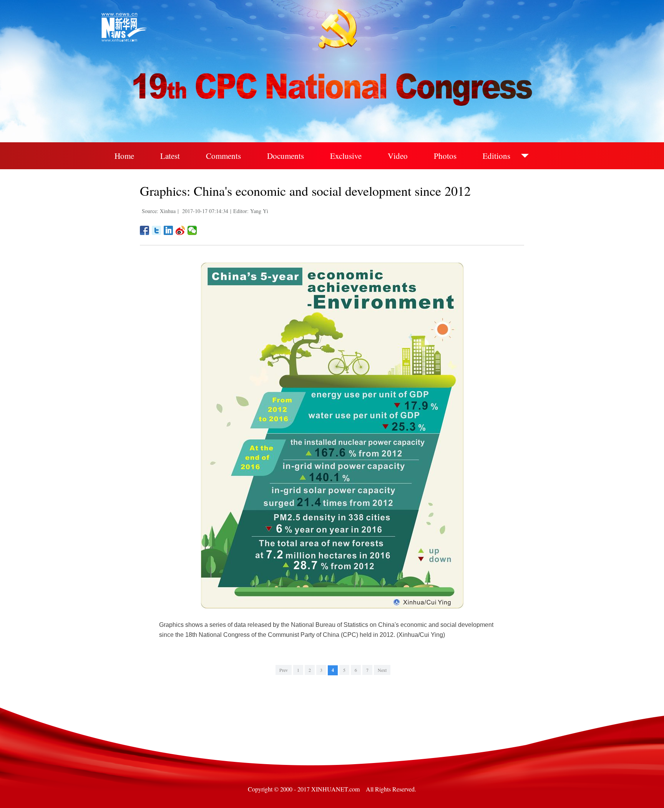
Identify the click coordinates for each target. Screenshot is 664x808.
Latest (170, 155)
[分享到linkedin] (168, 230)
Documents (285, 155)
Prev (283, 670)
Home (124, 155)
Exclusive (346, 155)
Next (382, 670)
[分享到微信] (192, 230)
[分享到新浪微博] (180, 230)
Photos (445, 155)
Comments (223, 155)
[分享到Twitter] (156, 230)
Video (398, 155)
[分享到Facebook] (144, 230)
